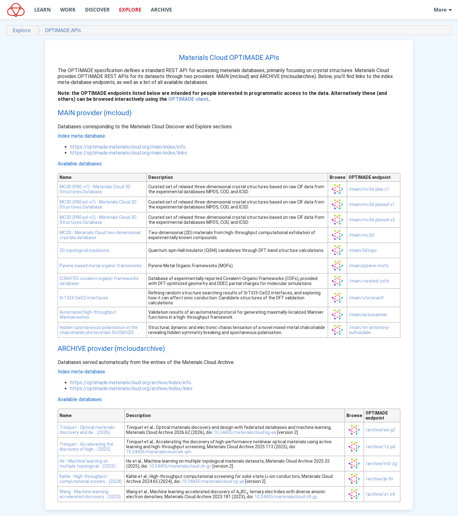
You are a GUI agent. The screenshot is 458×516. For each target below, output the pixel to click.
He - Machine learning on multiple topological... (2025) (88, 464)
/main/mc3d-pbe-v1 (369, 189)
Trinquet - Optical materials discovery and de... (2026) (87, 430)
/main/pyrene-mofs (369, 265)
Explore (22, 30)
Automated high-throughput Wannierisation (88, 315)
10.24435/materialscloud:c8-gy (286, 496)
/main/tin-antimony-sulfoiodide (369, 330)
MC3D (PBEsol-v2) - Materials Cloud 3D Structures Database (98, 220)
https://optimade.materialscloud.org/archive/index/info (130, 383)
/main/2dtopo (363, 250)
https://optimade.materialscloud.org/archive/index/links (131, 388)
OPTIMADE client (188, 99)
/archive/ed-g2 (380, 429)
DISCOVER (97, 9)
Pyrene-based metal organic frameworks (101, 265)
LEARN (42, 9)
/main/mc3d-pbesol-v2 (372, 219)
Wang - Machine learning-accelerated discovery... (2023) (90, 494)
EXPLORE (130, 9)
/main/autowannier (368, 314)
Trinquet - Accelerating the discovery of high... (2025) (86, 447)
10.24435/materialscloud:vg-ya (213, 481)
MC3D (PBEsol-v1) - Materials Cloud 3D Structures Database (98, 204)
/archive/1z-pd (380, 446)
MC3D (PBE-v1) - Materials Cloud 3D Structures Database (95, 189)
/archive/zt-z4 (380, 494)
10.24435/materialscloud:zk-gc (180, 466)
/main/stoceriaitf (366, 297)
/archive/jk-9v (379, 478)
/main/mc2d (361, 235)
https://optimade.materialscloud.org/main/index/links (128, 153)
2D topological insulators (84, 250)
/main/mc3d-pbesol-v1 (372, 204)
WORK (68, 9)
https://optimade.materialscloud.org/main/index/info (128, 147)
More (441, 9)
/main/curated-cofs (369, 280)
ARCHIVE (161, 9)
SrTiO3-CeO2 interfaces (84, 297)
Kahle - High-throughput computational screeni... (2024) (91, 479)
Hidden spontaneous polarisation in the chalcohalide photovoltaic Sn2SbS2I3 (99, 330)
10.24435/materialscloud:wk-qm (158, 451)
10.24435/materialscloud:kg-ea (245, 432)
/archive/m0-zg (381, 463)
